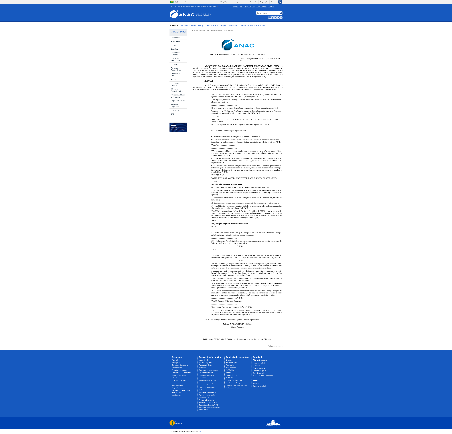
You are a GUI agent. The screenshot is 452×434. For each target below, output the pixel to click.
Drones (174, 378)
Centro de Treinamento (234, 380)
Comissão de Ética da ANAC (208, 405)
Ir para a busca (200, 6)
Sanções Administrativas (207, 392)
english (271, 6)
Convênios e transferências (208, 370)
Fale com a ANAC (259, 363)
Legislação (201, 26)
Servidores (202, 378)
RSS (281, 17)
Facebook (272, 17)
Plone (200, 431)
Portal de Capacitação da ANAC (237, 385)
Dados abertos (204, 390)
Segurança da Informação (208, 403)
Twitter (278, 17)
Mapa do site (262, 6)
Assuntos (193, 26)
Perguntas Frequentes (206, 387)
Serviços (188, 2)
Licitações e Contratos (206, 375)
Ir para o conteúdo (176, 6)
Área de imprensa (259, 368)
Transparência (204, 397)
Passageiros (176, 363)
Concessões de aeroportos (181, 373)
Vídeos (228, 373)
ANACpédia (230, 370)
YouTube (269, 17)
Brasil (176, 2)
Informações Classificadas (208, 380)
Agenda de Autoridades (207, 395)
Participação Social (205, 365)
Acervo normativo (212, 26)
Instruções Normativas (226, 26)
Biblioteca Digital (231, 363)
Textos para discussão (233, 388)
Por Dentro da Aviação (234, 383)
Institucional (203, 360)
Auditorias (202, 368)
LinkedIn (275, 17)
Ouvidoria (256, 366)
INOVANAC (230, 378)
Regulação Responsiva (180, 388)
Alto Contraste (249, 6)
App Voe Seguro (231, 375)
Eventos (229, 360)
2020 (236, 26)
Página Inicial (184, 26)
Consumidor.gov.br (259, 371)
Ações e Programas (205, 363)
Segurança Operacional (180, 365)
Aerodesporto (177, 368)
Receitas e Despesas (206, 373)
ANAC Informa (231, 368)
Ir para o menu (188, 6)
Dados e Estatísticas (179, 375)
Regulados (175, 360)
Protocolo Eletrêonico (206, 400)
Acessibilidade (237, 6)
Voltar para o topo (275, 346)
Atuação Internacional (179, 370)
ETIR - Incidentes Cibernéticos (263, 376)
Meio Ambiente (177, 385)
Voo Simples (176, 395)
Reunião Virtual (258, 373)
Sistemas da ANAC (259, 386)
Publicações (230, 365)
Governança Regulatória (180, 380)
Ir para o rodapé (212, 6)
